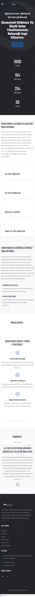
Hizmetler (4, 531)
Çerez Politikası (6, 545)
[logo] (4, 4)
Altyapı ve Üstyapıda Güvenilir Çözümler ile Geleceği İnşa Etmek (17, 450)
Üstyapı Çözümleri (13, 193)
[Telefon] (0, 595)
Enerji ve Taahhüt (12, 212)
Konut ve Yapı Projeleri (15, 231)
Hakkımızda (4, 539)
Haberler (3, 534)
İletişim (3, 537)
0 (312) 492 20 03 (9, 562)
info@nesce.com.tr (9, 565)
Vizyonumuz (5, 542)
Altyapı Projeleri (12, 174)
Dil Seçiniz (14, 4)
